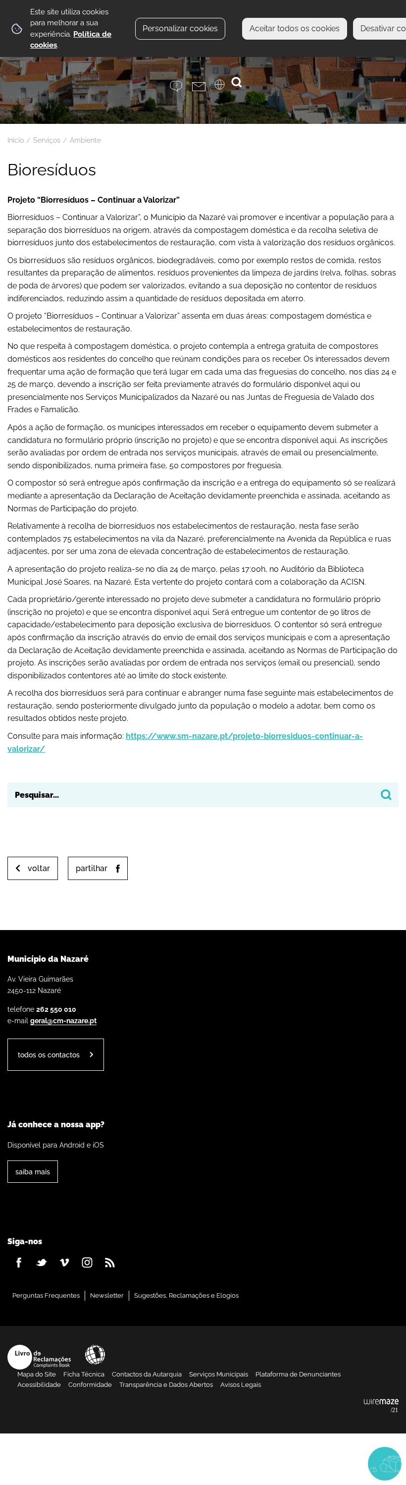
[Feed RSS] (110, 1262)
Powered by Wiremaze (381, 1406)
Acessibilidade (95, 1355)
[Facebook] (18, 1262)
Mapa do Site (36, 1374)
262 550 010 (56, 1009)
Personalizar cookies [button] (180, 28)
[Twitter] (41, 1262)
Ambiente (85, 140)
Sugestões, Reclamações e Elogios (186, 1295)
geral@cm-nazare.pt (63, 1020)
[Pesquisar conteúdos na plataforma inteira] (386, 794)
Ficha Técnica (83, 1374)
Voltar (39, 868)
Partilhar (91, 868)
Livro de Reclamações (39, 1357)
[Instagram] (87, 1262)
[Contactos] (203, 86)
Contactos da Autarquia (147, 1374)
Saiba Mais (32, 1171)
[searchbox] (203, 794)
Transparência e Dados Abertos (166, 1384)
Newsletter (107, 1295)
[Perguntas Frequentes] (181, 86)
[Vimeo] (64, 1262)
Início (15, 140)
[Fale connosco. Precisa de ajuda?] (293, 1463)
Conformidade (90, 1384)
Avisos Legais (240, 1384)
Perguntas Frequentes (46, 1295)
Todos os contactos (49, 1054)
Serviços (46, 140)
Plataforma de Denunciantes (298, 1374)
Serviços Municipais (218, 1374)
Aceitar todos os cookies (295, 28)
